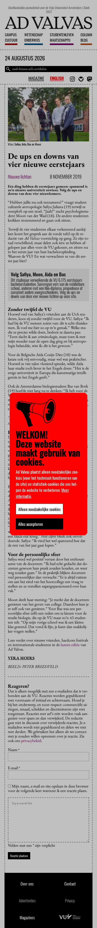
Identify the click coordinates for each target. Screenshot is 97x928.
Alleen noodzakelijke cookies (39, 509)
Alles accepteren (30, 524)
